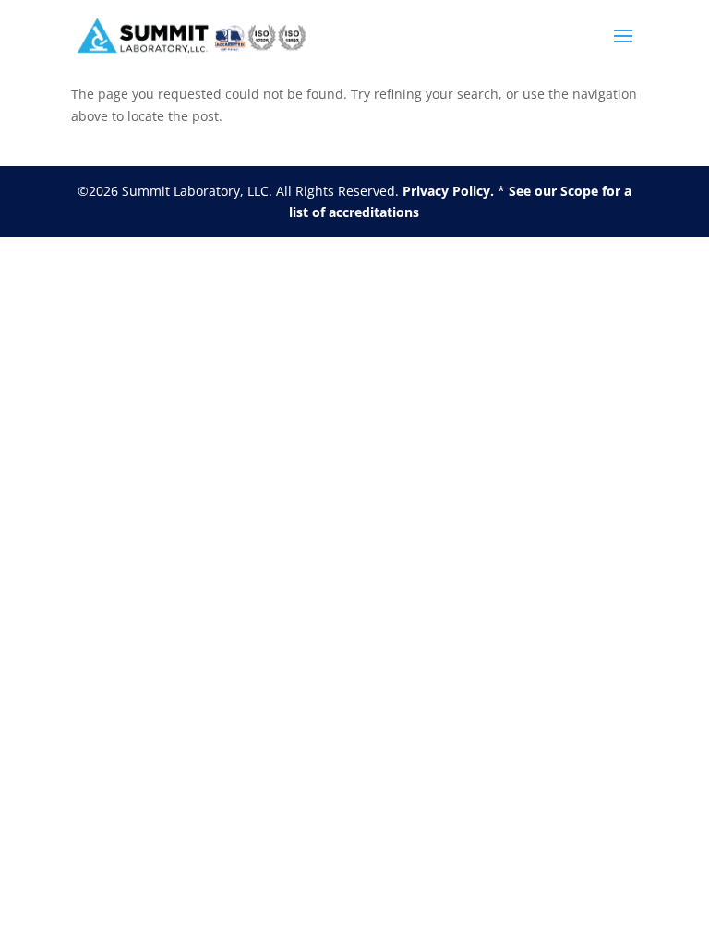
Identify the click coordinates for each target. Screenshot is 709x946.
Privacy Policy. (448, 191)
